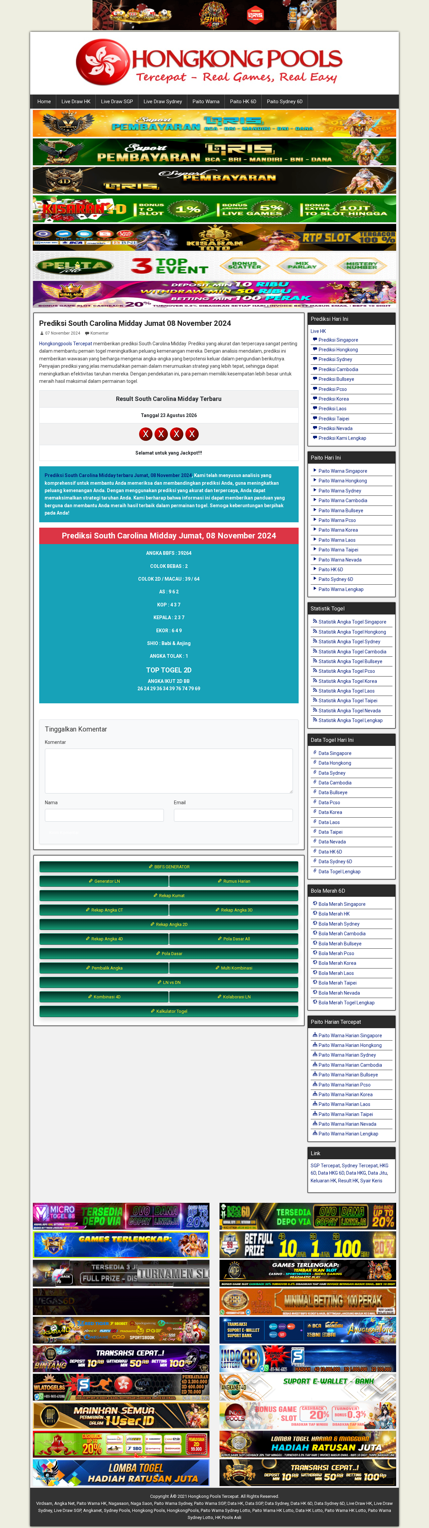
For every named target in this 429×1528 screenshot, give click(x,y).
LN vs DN (171, 982)
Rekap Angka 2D (171, 924)
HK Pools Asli (228, 1517)
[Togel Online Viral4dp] (214, 294)
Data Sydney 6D (335, 861)
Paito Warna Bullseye (340, 510)
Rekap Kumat (171, 895)
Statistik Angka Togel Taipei (347, 700)
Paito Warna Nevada (340, 560)
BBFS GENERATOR (172, 866)
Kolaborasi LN (236, 996)
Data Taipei (330, 832)
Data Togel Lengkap (339, 871)
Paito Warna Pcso (337, 520)
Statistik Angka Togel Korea (347, 681)
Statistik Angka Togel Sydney (349, 641)
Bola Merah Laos (336, 973)
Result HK (348, 1180)
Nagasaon (119, 1503)
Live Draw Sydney (163, 102)
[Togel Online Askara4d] (121, 1330)
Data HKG (356, 1173)
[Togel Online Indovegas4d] (308, 1473)
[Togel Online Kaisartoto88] (121, 1444)
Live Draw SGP (117, 102)
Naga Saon (141, 1503)
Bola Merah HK (334, 914)
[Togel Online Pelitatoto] (214, 266)
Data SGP (254, 1503)
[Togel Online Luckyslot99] (308, 1245)
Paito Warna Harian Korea (345, 1094)
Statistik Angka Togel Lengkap (350, 720)
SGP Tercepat (325, 1165)
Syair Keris (371, 1180)
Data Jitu (377, 1173)
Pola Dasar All (236, 938)
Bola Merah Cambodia (342, 933)
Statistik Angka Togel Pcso (346, 671)
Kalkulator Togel (171, 1011)
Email (180, 802)
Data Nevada (332, 841)
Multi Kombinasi (236, 968)
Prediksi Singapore (338, 340)
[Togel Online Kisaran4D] (214, 209)
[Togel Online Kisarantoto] (214, 237)
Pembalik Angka (107, 968)
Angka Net (64, 1503)
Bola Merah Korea (337, 963)
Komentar (99, 333)
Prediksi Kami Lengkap (342, 438)
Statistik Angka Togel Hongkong (352, 632)
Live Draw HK (76, 102)
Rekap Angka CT (106, 910)
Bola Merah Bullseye (340, 943)
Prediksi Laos (332, 408)
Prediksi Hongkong (338, 349)
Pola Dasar (171, 953)
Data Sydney (332, 773)
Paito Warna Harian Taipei (345, 1114)
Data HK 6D (330, 852)
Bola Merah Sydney (339, 924)
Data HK (235, 1503)
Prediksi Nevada (335, 428)
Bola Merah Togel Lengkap (346, 1002)
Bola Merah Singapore (342, 904)
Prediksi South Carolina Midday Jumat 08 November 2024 (135, 323)
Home (44, 102)
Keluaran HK (323, 1180)
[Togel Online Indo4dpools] (121, 1473)
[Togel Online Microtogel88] (121, 1216)
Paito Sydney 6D (285, 102)
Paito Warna (206, 102)
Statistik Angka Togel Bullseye (350, 661)
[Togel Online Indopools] (308, 1416)
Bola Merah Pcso (336, 953)
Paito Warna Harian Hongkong (350, 1045)
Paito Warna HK (92, 1503)
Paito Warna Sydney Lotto (225, 1510)
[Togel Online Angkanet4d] (308, 1387)
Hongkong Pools (148, 1510)
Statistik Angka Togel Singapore (352, 622)
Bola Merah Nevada (339, 993)
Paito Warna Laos (337, 540)
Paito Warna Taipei (338, 549)
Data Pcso (329, 802)
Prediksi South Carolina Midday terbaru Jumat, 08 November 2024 (118, 475)
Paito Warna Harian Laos (344, 1104)
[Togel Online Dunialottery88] (308, 1302)
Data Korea (330, 812)
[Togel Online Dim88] (214, 152)
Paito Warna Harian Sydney (347, 1055)
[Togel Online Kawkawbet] (121, 1273)
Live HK (318, 331)
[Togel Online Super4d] (214, 180)
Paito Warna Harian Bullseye (348, 1074)
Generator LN (107, 881)
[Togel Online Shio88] (308, 1444)
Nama (51, 802)
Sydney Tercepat (360, 1165)
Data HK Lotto (309, 1510)
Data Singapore (335, 753)
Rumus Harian (236, 881)
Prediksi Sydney (335, 359)
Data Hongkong (334, 763)
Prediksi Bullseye (336, 379)
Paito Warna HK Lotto (273, 1510)
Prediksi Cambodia (338, 369)
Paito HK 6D (243, 102)
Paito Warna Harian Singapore (350, 1035)
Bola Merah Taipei (337, 983)
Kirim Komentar (64, 832)
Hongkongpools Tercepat (65, 343)
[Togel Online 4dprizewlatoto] (121, 1416)
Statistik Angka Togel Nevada (349, 710)
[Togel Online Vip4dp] (308, 1273)
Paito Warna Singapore (342, 471)
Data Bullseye (333, 792)
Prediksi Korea (333, 399)
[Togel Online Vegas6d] (121, 1302)
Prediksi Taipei (333, 418)
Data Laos (329, 822)
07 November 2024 (62, 333)
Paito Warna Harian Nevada (347, 1124)
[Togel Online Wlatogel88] (121, 1387)
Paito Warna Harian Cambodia (350, 1065)
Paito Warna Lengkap (341, 589)
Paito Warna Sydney (339, 490)
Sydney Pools (117, 1510)
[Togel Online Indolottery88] (308, 1359)
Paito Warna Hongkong (342, 480)
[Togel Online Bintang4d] (121, 1359)
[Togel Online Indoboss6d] (308, 1216)
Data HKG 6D (331, 1173)
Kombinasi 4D (107, 996)
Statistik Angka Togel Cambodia (352, 651)
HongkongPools (183, 1510)
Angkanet (92, 1510)
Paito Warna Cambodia (342, 500)
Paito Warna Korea (338, 530)
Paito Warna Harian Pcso (344, 1085)
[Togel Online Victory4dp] (121, 1245)
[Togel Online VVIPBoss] (214, 123)
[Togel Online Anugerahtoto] (308, 1330)
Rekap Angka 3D (236, 910)
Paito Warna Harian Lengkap (348, 1133)
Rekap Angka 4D (106, 938)
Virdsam (44, 1503)
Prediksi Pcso (332, 389)
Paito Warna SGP (210, 1503)
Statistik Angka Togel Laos (346, 691)
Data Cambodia (335, 782)
